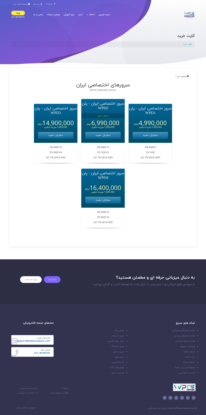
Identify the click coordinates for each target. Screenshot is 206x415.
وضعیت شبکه (53, 14)
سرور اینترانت (117, 335)
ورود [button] (18, 13)
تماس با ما (38, 14)
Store (91, 14)
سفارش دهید (150, 135)
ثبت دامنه (190, 357)
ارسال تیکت (189, 351)
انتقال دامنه (189, 362)
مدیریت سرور (117, 372)
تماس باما (119, 330)
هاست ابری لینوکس (185, 341)
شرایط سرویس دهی (29, 388)
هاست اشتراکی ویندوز (184, 335)
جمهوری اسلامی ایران (26, 407)
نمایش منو (182, 76)
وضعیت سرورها (187, 346)
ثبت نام (52, 279)
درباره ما (64, 388)
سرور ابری (119, 357)
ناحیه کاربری (104, 14)
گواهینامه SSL (117, 367)
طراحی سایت (166, 408)
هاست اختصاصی (186, 372)
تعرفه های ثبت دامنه (185, 367)
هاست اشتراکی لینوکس (183, 330)
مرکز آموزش (69, 14)
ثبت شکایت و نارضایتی (28, 392)
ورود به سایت (31, 279)
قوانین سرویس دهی (59, 392)
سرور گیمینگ (117, 346)
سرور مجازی (118, 351)
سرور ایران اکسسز (116, 341)
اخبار (80, 14)
